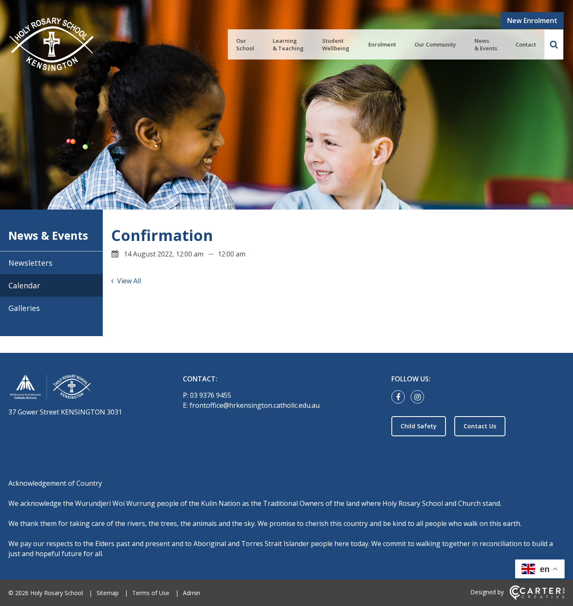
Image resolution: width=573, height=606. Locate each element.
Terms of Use (150, 593)
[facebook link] (400, 397)
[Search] (553, 44)
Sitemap (107, 593)
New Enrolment (532, 20)
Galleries (24, 308)
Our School (245, 44)
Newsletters (30, 263)
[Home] (81, 388)
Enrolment (382, 44)
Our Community (435, 44)
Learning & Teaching (288, 44)
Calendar (24, 285)
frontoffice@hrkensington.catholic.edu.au (255, 405)
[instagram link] (419, 397)
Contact (526, 44)
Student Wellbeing (335, 44)
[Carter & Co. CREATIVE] (537, 598)
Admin (191, 593)
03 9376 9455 (210, 395)
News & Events (485, 44)
